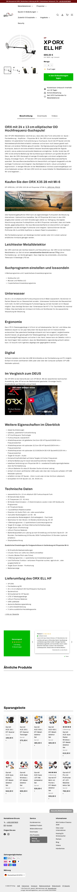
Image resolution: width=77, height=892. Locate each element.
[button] (32, 642)
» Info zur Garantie (12, 614)
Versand (56, 57)
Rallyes (58, 839)
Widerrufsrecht (56, 886)
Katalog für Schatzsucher (61, 835)
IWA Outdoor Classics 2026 (63, 824)
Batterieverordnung (44, 886)
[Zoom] (20, 48)
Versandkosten (52, 888)
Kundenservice (35, 822)
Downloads (34, 832)
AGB (18, 886)
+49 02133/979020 (65, 1)
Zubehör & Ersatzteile (26, 17)
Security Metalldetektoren (61, 811)
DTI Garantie (66, 886)
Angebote (44, 17)
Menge (47, 62)
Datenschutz (25, 886)
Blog (57, 842)
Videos (58, 845)
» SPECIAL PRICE (53, 187)
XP (45, 38)
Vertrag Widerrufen (36, 840)
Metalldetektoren (24, 6)
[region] (52, 642)
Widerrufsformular (36, 828)
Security (21, 23)
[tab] (26, 116)
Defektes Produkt (36, 825)
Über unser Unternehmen (61, 829)
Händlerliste (60, 848)
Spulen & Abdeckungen (27, 12)
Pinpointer (41, 6)
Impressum (34, 886)
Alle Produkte (34, 835)
